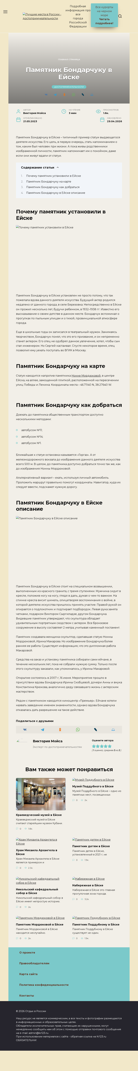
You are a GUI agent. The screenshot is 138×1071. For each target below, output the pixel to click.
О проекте (27, 952)
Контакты (26, 995)
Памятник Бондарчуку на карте (48, 181)
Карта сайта (28, 974)
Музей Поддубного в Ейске (93, 786)
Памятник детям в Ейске (91, 846)
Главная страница (69, 59)
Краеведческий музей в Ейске (39, 814)
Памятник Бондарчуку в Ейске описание (55, 192)
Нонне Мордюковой (86, 375)
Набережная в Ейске (87, 885)
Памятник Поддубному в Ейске (95, 924)
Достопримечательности (69, 87)
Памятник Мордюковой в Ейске (39, 924)
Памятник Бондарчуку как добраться (53, 187)
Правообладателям (34, 963)
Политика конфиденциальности (43, 984)
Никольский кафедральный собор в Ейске (37, 891)
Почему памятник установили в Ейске (53, 175)
